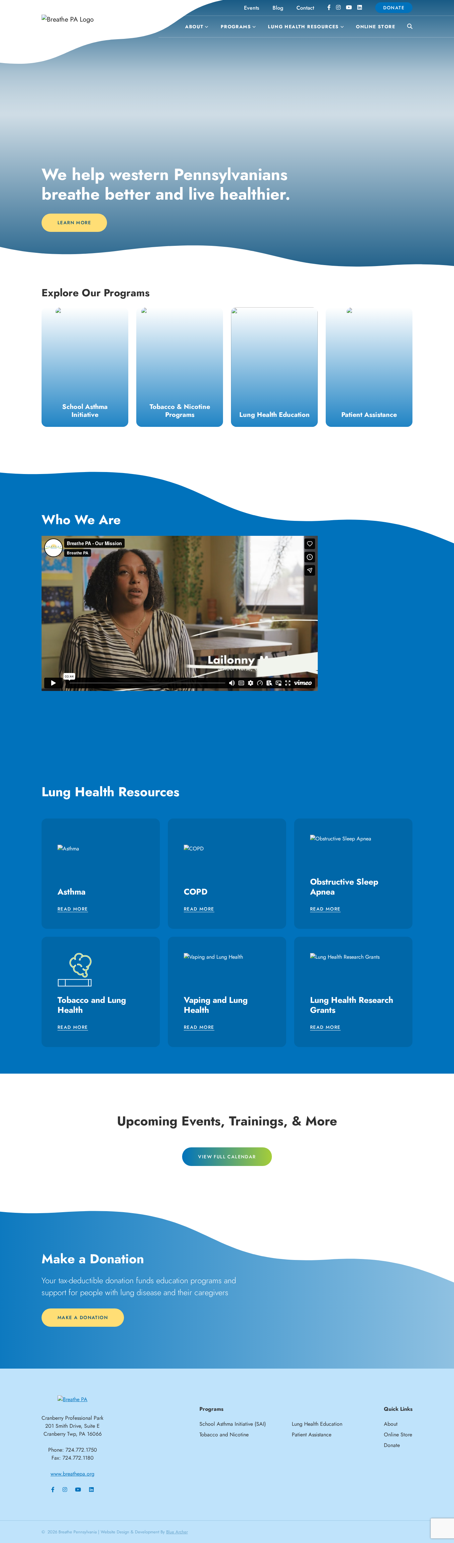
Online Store (375, 26)
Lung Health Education (317, 1424)
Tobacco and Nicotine (224, 1434)
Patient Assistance (311, 1434)
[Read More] (85, 367)
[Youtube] (349, 8)
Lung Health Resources (303, 26)
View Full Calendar (227, 1156)
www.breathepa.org (72, 1474)
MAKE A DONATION (82, 1317)
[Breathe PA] (72, 1399)
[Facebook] (329, 8)
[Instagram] (338, 8)
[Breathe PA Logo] (91, 19)
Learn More (74, 222)
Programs (236, 26)
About (194, 26)
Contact (305, 8)
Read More (72, 909)
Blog (278, 8)
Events (251, 8)
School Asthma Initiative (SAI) (232, 1424)
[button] (205, 27)
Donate (393, 7)
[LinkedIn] (359, 8)
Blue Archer (177, 1532)
